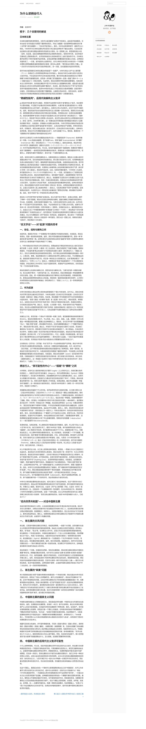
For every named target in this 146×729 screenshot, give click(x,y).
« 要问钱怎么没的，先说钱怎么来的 (32, 694)
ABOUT (37, 3)
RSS (109, 32)
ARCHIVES (29, 3)
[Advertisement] (51, 705)
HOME (22, 3)
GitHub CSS (54, 720)
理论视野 (36, 17)
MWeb (41, 720)
